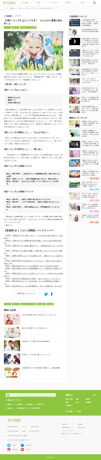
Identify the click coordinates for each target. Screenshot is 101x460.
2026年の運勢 (35, 408)
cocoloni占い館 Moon (13, 431)
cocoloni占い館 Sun (12, 426)
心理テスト (40, 404)
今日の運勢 (69, 411)
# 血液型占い (41, 304)
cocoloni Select (35, 426)
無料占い (10, 404)
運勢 (67, 402)
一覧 (94, 395)
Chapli (24, 431)
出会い (78, 402)
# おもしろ (7, 27)
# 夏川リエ (16, 27)
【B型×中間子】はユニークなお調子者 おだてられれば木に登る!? (35, 266)
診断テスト (11, 408)
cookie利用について (67, 427)
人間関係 (88, 402)
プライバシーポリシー (68, 430)
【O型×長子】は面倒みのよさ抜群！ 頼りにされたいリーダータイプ (36, 279)
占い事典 (78, 411)
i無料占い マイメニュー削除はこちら (72, 433)
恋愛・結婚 (69, 399)
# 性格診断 (50, 304)
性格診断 (8, 16)
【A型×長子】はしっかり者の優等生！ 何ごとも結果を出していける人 (36, 286)
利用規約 (80, 424)
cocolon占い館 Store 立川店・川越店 (17, 435)
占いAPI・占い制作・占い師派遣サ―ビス (18, 440)
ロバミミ (24, 426)
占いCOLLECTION (34, 431)
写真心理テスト (23, 408)
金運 (77, 399)
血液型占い (30, 404)
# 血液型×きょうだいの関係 (28, 27)
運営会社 (64, 424)
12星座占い (20, 404)
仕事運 (87, 399)
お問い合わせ (81, 427)
